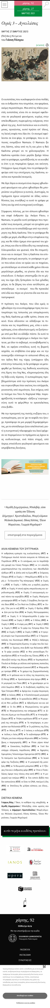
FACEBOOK (25, 950)
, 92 (25, 919)
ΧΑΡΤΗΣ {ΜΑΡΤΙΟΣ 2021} (14, 31)
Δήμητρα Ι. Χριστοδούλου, (25, 520)
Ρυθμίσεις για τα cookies (25, 1003)
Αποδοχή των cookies (25, 996)
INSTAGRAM (25, 955)
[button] (44, 966)
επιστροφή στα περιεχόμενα (25, 534)
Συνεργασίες (25, 960)
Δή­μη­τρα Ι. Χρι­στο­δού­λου (25, 814)
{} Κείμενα (11, 36)
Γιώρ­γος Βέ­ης (23, 802)
